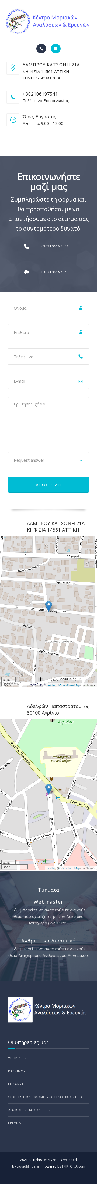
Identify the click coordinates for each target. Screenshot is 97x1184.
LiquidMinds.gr (28, 1166)
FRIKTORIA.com (73, 1166)
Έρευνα (14, 1123)
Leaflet (51, 685)
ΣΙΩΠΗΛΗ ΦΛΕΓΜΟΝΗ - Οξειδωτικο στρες (45, 1097)
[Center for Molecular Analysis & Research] (48, 22)
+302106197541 (55, 246)
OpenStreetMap (69, 685)
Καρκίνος (17, 1071)
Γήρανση (16, 1084)
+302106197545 (55, 272)
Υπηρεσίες (17, 1058)
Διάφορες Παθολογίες (29, 1110)
